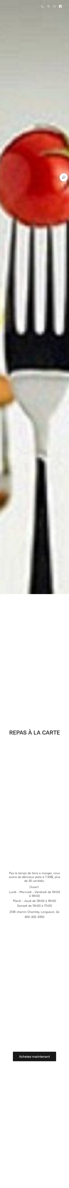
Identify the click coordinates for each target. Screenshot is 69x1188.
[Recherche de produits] (64, 177)
